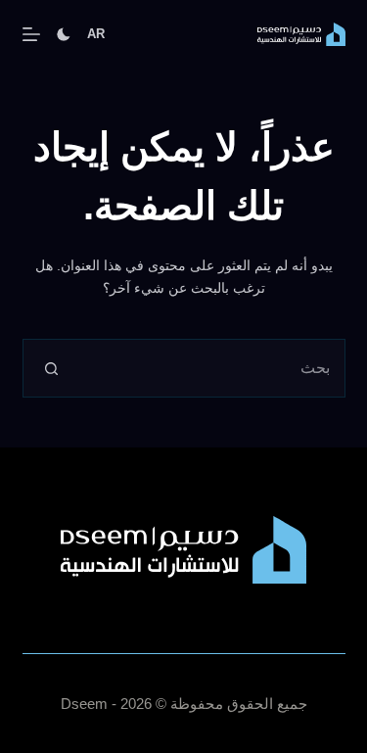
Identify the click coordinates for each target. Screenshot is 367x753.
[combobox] (212, 368)
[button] (96, 34)
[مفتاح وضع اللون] (63, 34)
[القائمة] (31, 34)
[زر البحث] (51, 368)
